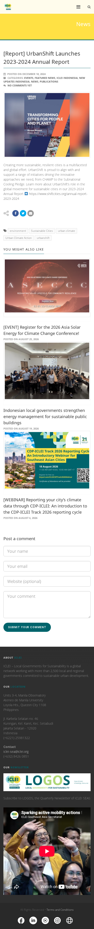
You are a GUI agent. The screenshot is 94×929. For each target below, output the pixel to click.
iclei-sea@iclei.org (16, 751)
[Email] (30, 213)
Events (28, 78)
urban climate (66, 231)
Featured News (45, 78)
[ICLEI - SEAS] (7, 7)
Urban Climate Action (18, 238)
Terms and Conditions (60, 910)
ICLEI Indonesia (67, 78)
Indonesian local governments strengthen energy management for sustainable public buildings (45, 416)
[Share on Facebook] (15, 213)
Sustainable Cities (42, 231)
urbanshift (43, 238)
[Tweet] (23, 213)
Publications (49, 81)
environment (18, 231)
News (34, 81)
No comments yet (20, 85)
